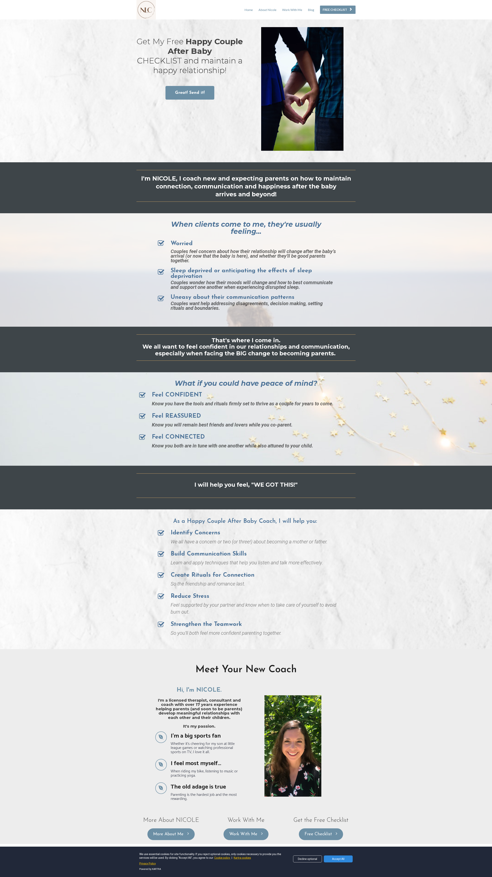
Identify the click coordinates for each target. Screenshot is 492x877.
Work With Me (292, 10)
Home (248, 10)
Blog (311, 10)
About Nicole (267, 10)
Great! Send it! (190, 93)
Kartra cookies (242, 857)
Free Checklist (318, 834)
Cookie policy (222, 857)
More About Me (168, 834)
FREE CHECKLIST (335, 9)
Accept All (338, 858)
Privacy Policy (147, 863)
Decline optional (307, 858)
